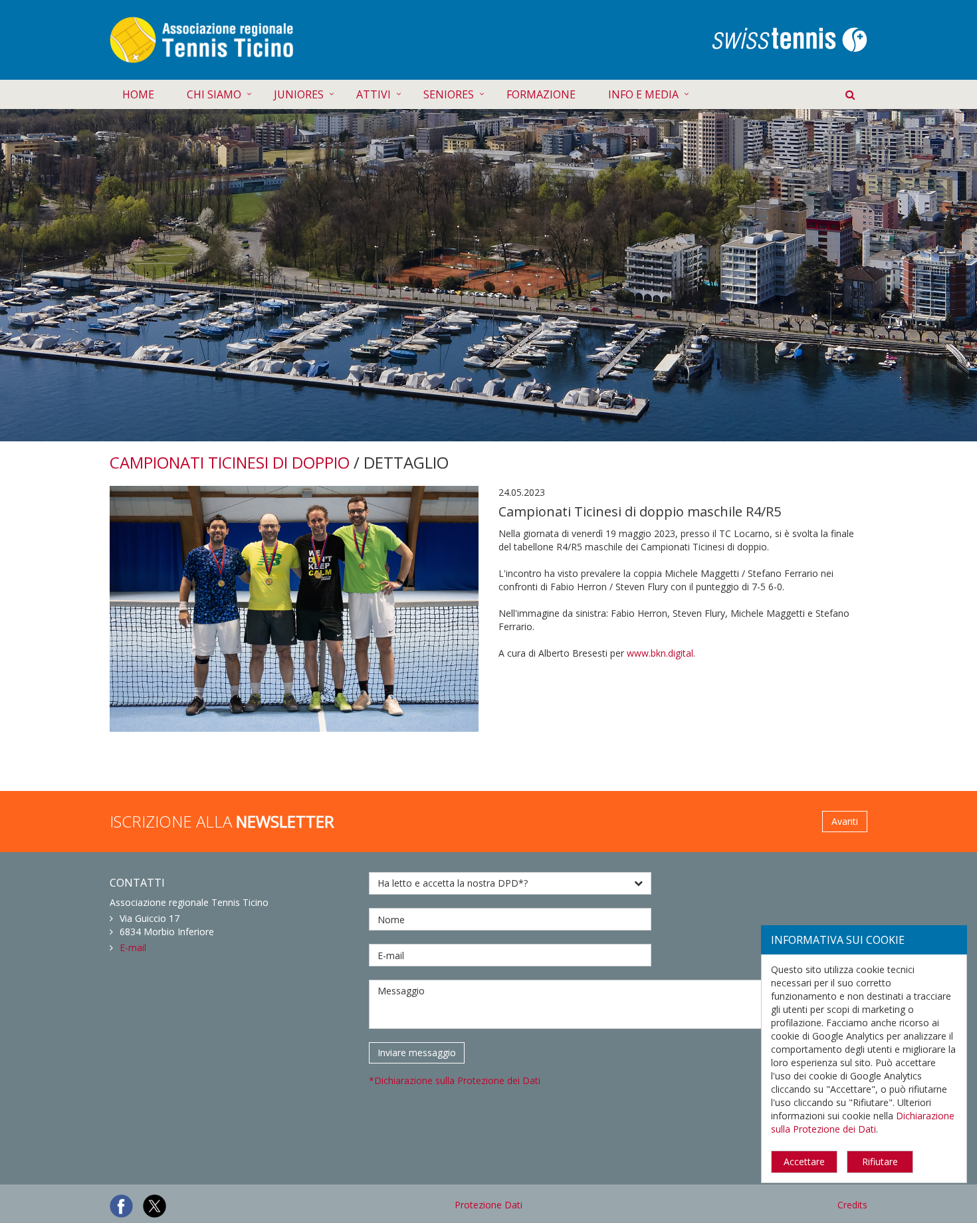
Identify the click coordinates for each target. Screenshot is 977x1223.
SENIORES (448, 94)
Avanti (844, 821)
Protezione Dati (488, 1204)
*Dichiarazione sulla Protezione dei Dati (454, 1080)
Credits (852, 1204)
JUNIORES (299, 94)
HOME (138, 94)
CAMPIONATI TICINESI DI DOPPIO (230, 462)
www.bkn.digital (660, 653)
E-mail (133, 947)
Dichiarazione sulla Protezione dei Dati (862, 1122)
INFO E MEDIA (643, 94)
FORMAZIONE (541, 94)
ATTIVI (373, 94)
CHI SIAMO (214, 94)
